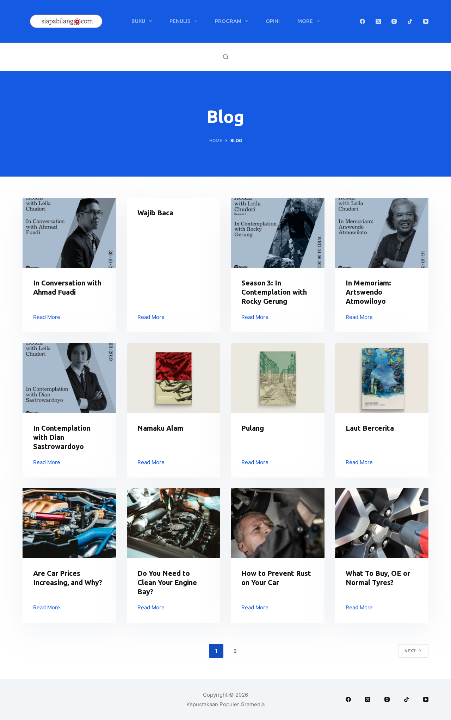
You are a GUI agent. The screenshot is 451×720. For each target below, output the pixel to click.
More (305, 21)
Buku (138, 21)
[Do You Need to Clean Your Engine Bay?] (174, 523)
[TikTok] (410, 21)
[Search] (225, 57)
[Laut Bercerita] (382, 378)
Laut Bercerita (370, 428)
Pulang (252, 428)
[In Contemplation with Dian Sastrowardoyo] (69, 378)
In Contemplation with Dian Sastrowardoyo (62, 437)
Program (228, 21)
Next (410, 650)
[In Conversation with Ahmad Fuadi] (69, 233)
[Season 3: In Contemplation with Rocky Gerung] (278, 233)
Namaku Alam (160, 428)
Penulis (180, 21)
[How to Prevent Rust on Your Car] (278, 523)
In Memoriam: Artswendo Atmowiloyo (368, 292)
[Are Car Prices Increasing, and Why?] (69, 523)
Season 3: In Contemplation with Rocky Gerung (274, 292)
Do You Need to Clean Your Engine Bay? (167, 582)
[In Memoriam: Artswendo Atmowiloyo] (382, 233)
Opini (273, 21)
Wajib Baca (155, 213)
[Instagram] (394, 21)
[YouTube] (425, 21)
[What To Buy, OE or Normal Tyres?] (382, 523)
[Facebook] (362, 21)
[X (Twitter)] (378, 21)
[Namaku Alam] (174, 378)
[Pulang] (278, 378)
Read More (46, 318)
